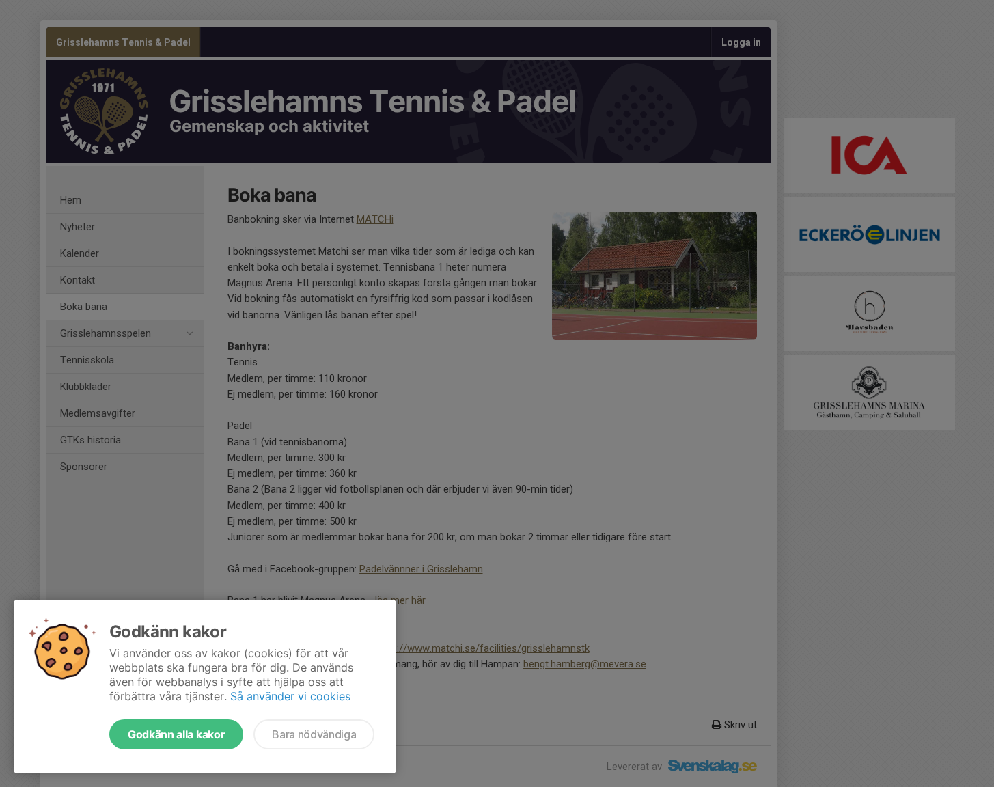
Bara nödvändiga (314, 734)
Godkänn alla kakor (176, 734)
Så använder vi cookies (290, 696)
